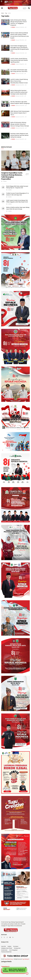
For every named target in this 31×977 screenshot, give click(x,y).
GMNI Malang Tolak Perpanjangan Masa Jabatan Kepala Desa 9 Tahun (19, 113)
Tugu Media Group (9, 959)
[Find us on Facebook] (1, 937)
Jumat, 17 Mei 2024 (20, 40)
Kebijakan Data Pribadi (6, 948)
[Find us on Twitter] (4, 937)
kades (9, 13)
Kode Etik (3, 946)
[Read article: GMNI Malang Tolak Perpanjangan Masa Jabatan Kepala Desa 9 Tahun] (5, 113)
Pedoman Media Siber (6, 951)
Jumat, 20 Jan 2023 (20, 116)
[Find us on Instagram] (7, 937)
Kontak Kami (4, 950)
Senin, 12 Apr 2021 (20, 139)
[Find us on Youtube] (10, 937)
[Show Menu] (2, 8)
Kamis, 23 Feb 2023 (20, 105)
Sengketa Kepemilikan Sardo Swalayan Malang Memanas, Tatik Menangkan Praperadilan (11, 176)
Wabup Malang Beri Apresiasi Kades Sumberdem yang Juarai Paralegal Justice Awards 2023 (18, 92)
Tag (6, 13)
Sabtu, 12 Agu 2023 (20, 64)
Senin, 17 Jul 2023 (20, 73)
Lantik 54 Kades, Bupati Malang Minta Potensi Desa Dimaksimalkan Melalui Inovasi (19, 81)
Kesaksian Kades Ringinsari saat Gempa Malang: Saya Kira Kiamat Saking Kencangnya (19, 135)
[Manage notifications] (27, 973)
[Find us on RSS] (12, 937)
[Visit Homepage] (13, 8)
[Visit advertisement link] (15, 3)
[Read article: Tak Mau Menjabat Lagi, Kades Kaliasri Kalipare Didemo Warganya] (5, 104)
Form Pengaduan (13, 950)
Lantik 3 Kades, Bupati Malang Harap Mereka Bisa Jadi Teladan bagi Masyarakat (19, 60)
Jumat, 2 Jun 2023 (20, 96)
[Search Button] (29, 8)
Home (2, 13)
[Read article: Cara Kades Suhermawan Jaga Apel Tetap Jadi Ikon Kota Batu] (5, 72)
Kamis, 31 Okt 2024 (20, 27)
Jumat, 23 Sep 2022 (20, 128)
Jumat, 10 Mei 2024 (20, 53)
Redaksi (13, 27)
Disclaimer (15, 946)
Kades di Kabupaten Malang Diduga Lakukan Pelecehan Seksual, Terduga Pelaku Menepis (19, 124)
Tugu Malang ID (25, 959)
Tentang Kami (17, 948)
